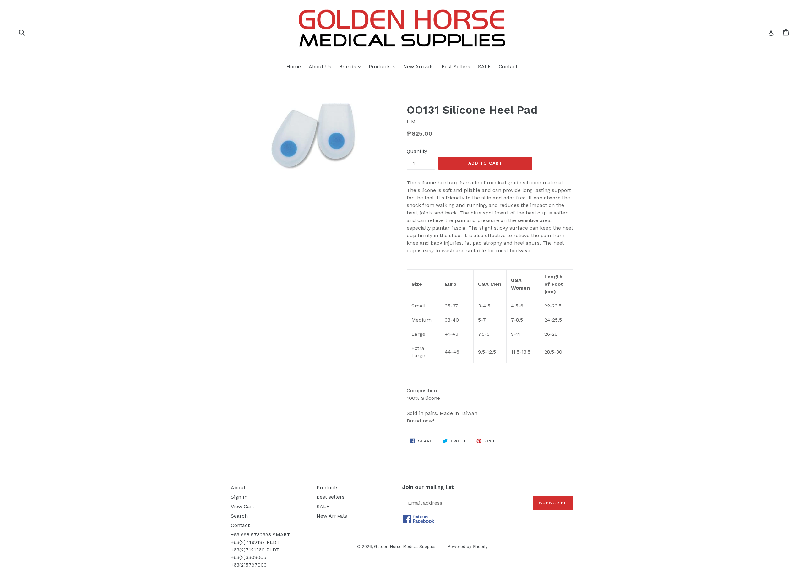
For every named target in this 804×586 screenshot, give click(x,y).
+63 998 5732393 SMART (260, 535)
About (238, 488)
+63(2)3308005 (248, 557)
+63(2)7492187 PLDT (255, 542)
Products (384, 66)
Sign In (239, 497)
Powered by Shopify (468, 546)
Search (239, 516)
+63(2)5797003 (249, 565)
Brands (351, 66)
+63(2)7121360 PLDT (255, 550)
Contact (508, 66)
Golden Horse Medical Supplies (405, 546)
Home (293, 66)
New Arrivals (418, 66)
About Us (320, 66)
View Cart (242, 506)
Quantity (417, 151)
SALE (484, 66)
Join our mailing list (428, 487)
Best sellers (331, 497)
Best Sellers (456, 66)
